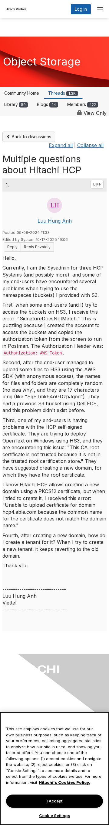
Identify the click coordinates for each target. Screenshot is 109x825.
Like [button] (97, 184)
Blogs (46, 104)
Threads (62, 93)
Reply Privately (37, 247)
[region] (54, 768)
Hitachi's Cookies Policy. (64, 782)
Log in (81, 9)
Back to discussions (31, 136)
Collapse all (90, 145)
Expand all (61, 145)
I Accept (54, 801)
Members (81, 104)
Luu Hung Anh (55, 221)
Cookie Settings (54, 815)
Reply (12, 247)
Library (15, 104)
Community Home (21, 93)
